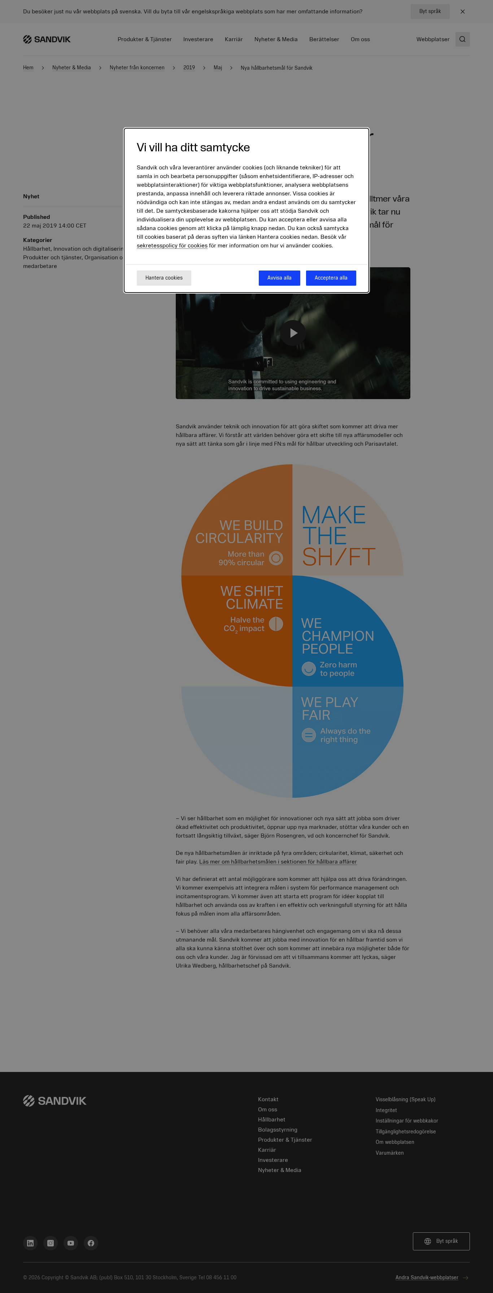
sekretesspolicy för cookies (172, 245)
